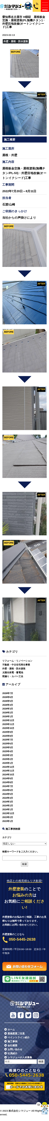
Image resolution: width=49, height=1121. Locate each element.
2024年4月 (7, 798)
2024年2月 (7, 805)
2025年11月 (8, 724)
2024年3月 (7, 801)
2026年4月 (7, 705)
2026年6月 (7, 697)
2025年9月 (7, 732)
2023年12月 (8, 813)
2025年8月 (7, 736)
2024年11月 (8, 770)
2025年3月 (7, 755)
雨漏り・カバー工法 (12, 676)
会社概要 (12, 1045)
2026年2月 (7, 712)
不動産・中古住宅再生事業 (16, 664)
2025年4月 (7, 751)
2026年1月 (7, 716)
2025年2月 (7, 759)
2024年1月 (7, 809)
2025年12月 (8, 720)
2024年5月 (7, 794)
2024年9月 (7, 778)
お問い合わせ (15, 1049)
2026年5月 (7, 701)
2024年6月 (7, 790)
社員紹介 (12, 1053)
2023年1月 (7, 821)
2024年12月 (8, 767)
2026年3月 (7, 708)
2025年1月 (7, 763)
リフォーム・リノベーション (17, 661)
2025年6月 (7, 743)
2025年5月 (7, 747)
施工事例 (12, 1041)
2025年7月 (7, 739)
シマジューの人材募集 (20, 1057)
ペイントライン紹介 (19, 1037)
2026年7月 (7, 693)
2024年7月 (7, 786)
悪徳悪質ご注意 (16, 1033)
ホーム (11, 1029)
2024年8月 (7, 782)
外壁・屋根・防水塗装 (13, 668)
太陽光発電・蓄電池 (12, 672)
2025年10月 (8, 728)
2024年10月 (8, 774)
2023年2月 (7, 817)
